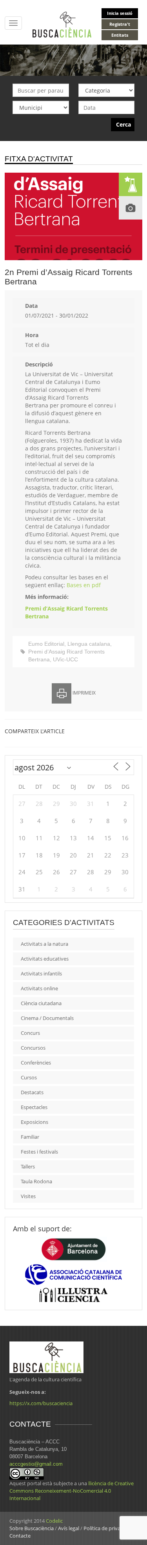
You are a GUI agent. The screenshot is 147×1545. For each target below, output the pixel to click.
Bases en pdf (84, 585)
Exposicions (34, 1121)
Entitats (119, 35)
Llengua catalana (88, 644)
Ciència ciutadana (41, 1003)
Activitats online (39, 988)
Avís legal (68, 1528)
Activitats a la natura (44, 943)
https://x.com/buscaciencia (41, 1403)
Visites (28, 1196)
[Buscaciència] (62, 24)
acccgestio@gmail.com (36, 1464)
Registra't (119, 24)
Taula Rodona (36, 1181)
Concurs (30, 1032)
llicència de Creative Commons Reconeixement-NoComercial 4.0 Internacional (71, 1491)
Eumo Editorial (46, 644)
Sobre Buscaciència (31, 1528)
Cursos (29, 1077)
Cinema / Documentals (47, 1018)
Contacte (20, 1535)
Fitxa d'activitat (39, 159)
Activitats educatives (45, 958)
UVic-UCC (65, 659)
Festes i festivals (39, 1151)
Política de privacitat (107, 1528)
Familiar (30, 1136)
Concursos (33, 1047)
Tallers (28, 1166)
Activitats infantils (41, 973)
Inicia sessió (119, 13)
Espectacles (34, 1107)
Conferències (36, 1062)
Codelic (54, 1520)
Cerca (123, 124)
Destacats (32, 1092)
